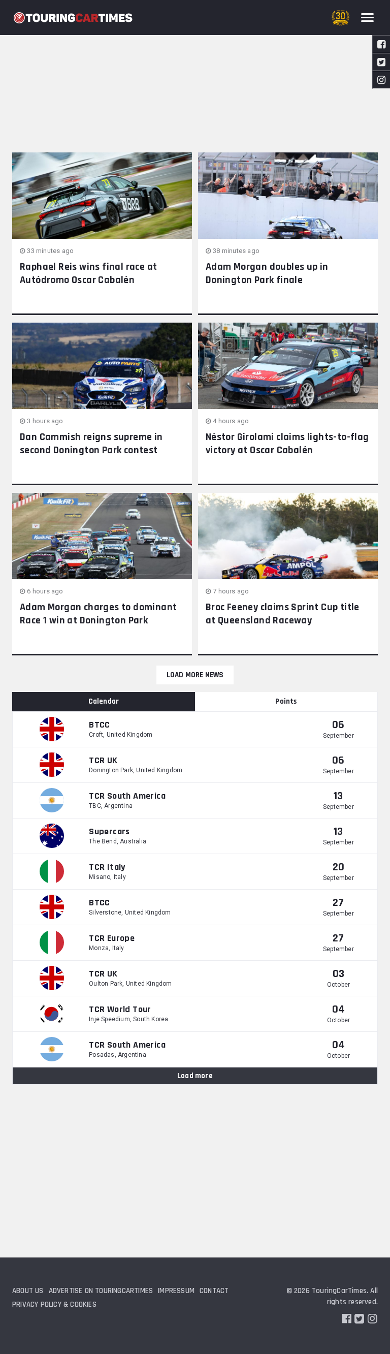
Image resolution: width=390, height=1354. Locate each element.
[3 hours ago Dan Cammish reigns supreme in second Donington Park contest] (102, 366)
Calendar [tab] (103, 701)
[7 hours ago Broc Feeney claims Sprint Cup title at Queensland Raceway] (288, 536)
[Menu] (367, 17)
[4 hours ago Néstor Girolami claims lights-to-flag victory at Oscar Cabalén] (288, 366)
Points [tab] (286, 701)
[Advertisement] (195, 76)
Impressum (176, 1291)
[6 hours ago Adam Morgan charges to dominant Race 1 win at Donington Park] (102, 536)
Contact (214, 1291)
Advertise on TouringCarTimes (101, 1291)
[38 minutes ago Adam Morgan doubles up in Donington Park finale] (288, 195)
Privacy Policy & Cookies (54, 1304)
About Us (28, 1291)
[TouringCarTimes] (73, 17)
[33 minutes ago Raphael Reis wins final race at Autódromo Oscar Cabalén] (102, 195)
